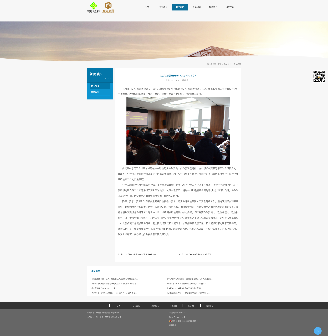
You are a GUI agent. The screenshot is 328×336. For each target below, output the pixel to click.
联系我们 (213, 7)
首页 (147, 7)
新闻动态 (237, 64)
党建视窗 (197, 7)
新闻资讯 (180, 7)
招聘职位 (230, 7)
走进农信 (163, 7)
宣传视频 (95, 92)
